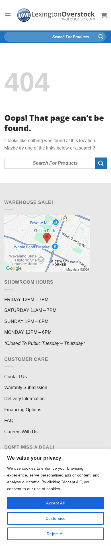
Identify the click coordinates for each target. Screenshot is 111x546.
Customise (56, 518)
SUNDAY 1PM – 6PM (26, 321)
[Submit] (101, 37)
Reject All (55, 533)
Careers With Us (21, 431)
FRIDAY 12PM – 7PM (26, 299)
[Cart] (104, 15)
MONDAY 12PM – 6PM (28, 332)
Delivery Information (24, 398)
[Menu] (7, 15)
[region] (55, 497)
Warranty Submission (25, 387)
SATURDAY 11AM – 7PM (30, 310)
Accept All (55, 503)
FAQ (8, 420)
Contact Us (15, 376)
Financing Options (22, 409)
